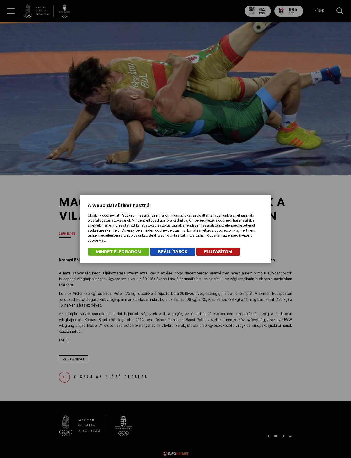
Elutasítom (218, 251)
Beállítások (172, 251)
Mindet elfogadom (118, 251)
